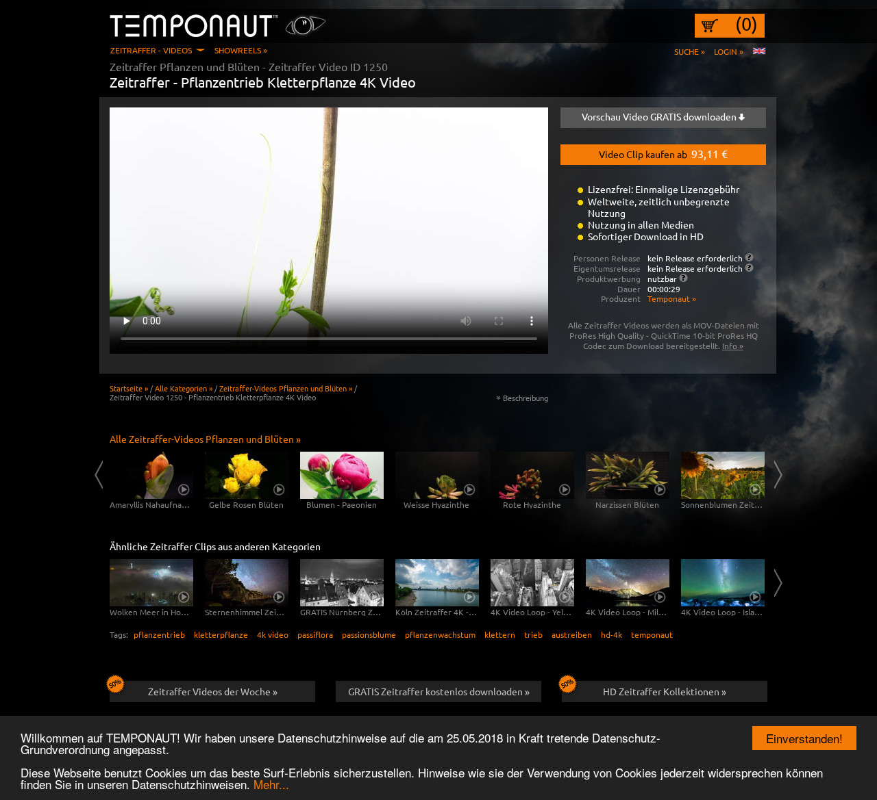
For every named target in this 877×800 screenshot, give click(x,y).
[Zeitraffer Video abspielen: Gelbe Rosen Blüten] (246, 475)
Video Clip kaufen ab (663, 153)
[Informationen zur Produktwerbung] (683, 278)
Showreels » (240, 49)
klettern (499, 634)
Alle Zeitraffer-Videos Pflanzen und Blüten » (205, 439)
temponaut (652, 634)
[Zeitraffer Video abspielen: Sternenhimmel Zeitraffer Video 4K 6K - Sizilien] (246, 582)
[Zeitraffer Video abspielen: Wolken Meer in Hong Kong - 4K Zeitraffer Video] (151, 582)
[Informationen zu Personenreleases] (749, 257)
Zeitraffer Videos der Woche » (212, 691)
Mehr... (271, 783)
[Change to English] (759, 51)
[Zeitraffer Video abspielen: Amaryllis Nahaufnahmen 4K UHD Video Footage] (151, 475)
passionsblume (369, 634)
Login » (728, 51)
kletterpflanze (221, 634)
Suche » (689, 51)
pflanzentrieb (159, 634)
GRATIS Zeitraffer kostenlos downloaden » (439, 691)
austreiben (572, 634)
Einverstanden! (804, 738)
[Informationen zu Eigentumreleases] (749, 267)
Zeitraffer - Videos (151, 49)
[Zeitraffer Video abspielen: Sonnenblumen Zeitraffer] (723, 475)
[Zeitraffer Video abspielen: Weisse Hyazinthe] (437, 475)
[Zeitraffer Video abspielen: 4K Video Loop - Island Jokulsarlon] (723, 582)
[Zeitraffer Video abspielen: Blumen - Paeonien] (342, 475)
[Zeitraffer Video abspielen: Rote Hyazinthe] (532, 475)
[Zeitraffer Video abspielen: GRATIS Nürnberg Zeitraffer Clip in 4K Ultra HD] (342, 582)
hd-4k (611, 634)
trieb (533, 634)
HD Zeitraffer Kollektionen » (664, 691)
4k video (272, 634)
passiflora (315, 634)
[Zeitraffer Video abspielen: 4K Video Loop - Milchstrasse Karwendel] (627, 582)
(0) (746, 24)
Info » (732, 345)
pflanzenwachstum (440, 634)
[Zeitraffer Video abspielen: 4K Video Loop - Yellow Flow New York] (532, 582)
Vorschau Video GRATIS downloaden (660, 116)
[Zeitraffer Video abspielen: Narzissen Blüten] (627, 475)
